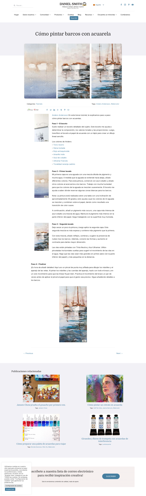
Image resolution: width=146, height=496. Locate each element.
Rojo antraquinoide (61, 151)
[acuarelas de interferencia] (105, 415)
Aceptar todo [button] (10, 494)
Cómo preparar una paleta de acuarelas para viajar (41, 444)
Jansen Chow (43, 408)
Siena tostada (59, 148)
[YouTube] (132, 5)
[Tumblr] (61, 109)
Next (118, 353)
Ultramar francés (60, 161)
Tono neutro (58, 145)
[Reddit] (50, 109)
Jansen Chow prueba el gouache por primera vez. (41, 405)
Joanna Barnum (107, 408)
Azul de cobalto (60, 158)
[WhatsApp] (57, 109)
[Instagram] (125, 5)
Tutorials (39, 104)
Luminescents (106, 444)
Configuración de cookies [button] (14, 490)
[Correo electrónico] (68, 109)
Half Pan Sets (98, 408)
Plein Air (45, 447)
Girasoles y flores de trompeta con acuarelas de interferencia (105, 440)
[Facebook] (121, 5)
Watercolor (115, 104)
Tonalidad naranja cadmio (64, 164)
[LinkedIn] (54, 109)
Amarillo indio (59, 154)
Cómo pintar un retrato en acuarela (105, 405)
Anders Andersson (103, 104)
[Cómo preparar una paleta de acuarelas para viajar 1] (41, 415)
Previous (29, 353)
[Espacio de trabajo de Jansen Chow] (41, 375)
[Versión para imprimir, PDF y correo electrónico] (33, 110)
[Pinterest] (129, 5)
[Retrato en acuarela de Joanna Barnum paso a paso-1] (104, 375)
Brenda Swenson (36, 447)
